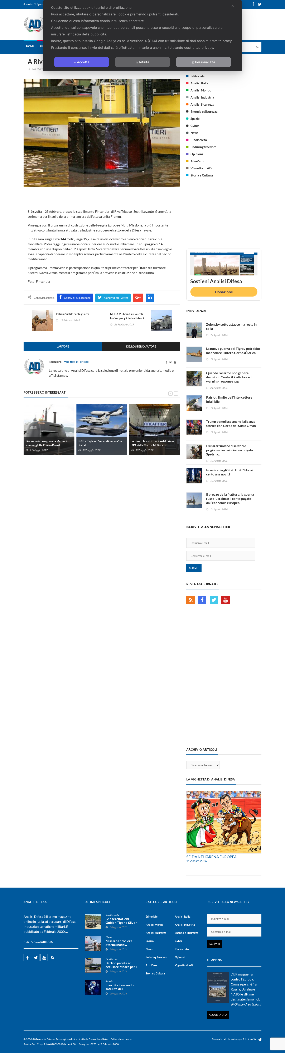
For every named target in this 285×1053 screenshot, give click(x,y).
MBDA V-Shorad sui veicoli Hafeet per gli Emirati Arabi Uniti (127, 318)
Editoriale (197, 76)
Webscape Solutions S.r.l (244, 1039)
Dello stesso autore (141, 346)
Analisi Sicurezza (202, 104)
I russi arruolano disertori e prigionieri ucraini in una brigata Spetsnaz (229, 450)
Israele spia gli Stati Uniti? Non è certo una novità (229, 472)
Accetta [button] (83, 62)
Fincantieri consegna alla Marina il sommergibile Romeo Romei (47, 443)
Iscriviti (193, 567)
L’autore (63, 346)
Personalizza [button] (205, 62)
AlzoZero (197, 161)
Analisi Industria (202, 97)
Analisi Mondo (200, 90)
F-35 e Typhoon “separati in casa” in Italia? (100, 443)
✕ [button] (232, 6)
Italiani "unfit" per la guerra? (73, 314)
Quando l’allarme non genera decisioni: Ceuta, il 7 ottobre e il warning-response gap (229, 377)
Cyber (194, 126)
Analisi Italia (199, 83)
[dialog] (142, 35)
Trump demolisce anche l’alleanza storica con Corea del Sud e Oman (231, 423)
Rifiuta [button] (144, 62)
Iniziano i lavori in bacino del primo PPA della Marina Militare (152, 443)
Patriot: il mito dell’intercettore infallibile (229, 399)
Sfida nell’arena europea (211, 857)
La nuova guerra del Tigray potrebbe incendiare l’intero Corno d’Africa (233, 350)
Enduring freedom (203, 147)
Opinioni (196, 154)
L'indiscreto (198, 140)
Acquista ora (218, 1014)
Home (30, 46)
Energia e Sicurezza (204, 111)
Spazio (195, 118)
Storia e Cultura (201, 175)
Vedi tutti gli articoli (76, 361)
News (194, 133)
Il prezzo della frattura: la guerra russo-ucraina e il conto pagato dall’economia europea (230, 498)
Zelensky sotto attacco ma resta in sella (231, 326)
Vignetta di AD (201, 168)
